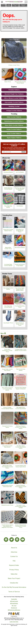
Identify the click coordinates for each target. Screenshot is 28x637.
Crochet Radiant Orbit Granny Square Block (20, 466)
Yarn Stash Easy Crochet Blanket (8, 306)
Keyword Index (14, 565)
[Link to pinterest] (17, 539)
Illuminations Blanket (20, 247)
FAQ (14, 561)
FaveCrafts (14, 599)
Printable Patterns (14, 90)
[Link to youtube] (22, 539)
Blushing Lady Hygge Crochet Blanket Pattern (20, 189)
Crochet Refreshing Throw (19, 306)
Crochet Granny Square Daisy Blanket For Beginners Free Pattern (7, 526)
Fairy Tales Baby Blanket (8, 206)
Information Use (20, 149)
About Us (14, 548)
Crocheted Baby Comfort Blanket (8, 265)
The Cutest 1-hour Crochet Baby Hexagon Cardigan (20, 506)
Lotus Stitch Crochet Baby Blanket (7, 446)
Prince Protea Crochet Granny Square (20, 82)
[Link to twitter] (11, 539)
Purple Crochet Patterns (14, 129)
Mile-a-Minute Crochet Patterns (14, 98)
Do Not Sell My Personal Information (14, 587)
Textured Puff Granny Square (7, 427)
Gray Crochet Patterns (14, 133)
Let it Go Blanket (20, 172)
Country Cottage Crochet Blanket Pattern (7, 408)
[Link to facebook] (6, 539)
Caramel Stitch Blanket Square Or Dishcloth (20, 388)
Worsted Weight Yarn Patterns (14, 94)
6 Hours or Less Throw (14, 65)
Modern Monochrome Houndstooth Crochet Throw (20, 526)
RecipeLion (14, 608)
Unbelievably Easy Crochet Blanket (8, 188)
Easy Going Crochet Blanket (8, 288)
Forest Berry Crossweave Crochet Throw (7, 350)
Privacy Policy (12, 149)
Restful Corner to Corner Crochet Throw (20, 324)
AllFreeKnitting (14, 603)
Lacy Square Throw (8, 323)
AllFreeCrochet (14, 601)
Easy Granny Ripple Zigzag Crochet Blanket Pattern (19, 289)
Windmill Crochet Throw (7, 505)
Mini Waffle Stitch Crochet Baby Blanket (20, 408)
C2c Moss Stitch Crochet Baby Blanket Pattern (20, 447)
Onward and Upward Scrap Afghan (20, 265)
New (2, 333)
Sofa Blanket (20, 206)
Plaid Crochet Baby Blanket (20, 370)
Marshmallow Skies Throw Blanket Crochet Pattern (7, 467)
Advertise (14, 552)
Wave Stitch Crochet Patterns (14, 125)
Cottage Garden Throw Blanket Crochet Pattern (21, 350)
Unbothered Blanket (8, 172)
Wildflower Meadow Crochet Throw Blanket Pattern (20, 427)
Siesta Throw (7, 81)
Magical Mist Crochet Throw (8, 248)
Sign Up (23, 151)
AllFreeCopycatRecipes (14, 610)
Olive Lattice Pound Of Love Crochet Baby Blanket (7, 389)
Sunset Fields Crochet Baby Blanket (7, 370)
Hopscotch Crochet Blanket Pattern (8, 230)
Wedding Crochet (14, 106)
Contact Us (14, 556)
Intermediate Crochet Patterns (14, 102)
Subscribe (14, 574)
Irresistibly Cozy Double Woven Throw (20, 231)
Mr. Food (14, 605)
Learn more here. (14, 621)
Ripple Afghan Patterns (14, 138)
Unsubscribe (14, 583)
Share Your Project (14, 578)
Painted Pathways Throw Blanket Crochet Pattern (20, 486)
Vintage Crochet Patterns (14, 110)
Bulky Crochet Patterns (14, 117)
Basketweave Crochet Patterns (14, 121)
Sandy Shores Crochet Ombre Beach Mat (7, 486)
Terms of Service (14, 592)
